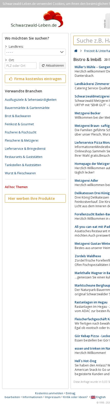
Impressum (53, 397)
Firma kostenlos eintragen (37, 78)
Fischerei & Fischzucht (20, 132)
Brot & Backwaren (18, 116)
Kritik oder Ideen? (75, 397)
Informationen (32, 397)
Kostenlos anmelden (49, 393)
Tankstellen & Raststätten (23, 165)
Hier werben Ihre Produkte (31, 198)
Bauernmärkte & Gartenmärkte (27, 108)
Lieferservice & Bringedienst (25, 148)
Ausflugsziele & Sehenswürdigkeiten (31, 99)
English (100, 397)
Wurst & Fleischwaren (20, 173)
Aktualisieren (54, 65)
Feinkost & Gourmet (19, 124)
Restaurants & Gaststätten (23, 157)
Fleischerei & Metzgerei (21, 140)
